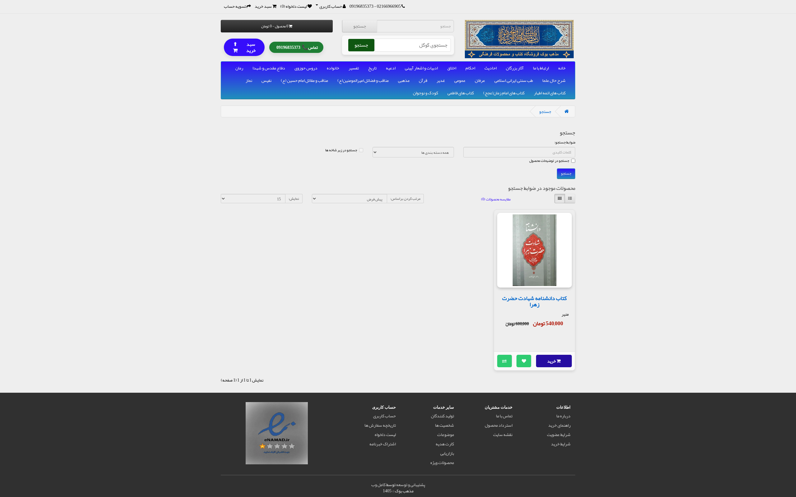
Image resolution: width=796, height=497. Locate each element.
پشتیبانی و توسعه (410, 484)
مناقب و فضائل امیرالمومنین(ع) (363, 80)
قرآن (423, 80)
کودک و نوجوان (425, 92)
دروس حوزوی (305, 67)
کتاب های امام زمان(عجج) (504, 92)
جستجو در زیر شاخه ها (341, 150)
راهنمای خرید (559, 425)
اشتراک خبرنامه (382, 443)
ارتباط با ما (541, 67)
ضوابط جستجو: (564, 142)
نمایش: (294, 198)
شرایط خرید (561, 443)
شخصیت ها (444, 425)
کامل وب (378, 484)
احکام (470, 67)
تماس (297, 47)
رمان (239, 67)
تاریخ (372, 67)
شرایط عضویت (559, 434)
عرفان (480, 80)
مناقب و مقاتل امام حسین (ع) (304, 80)
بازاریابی (447, 453)
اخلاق (451, 67)
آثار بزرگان (515, 67)
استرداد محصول (498, 425)
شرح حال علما (554, 80)
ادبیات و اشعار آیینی (421, 67)
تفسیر (354, 67)
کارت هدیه (445, 443)
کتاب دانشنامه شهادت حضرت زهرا (534, 301)
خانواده (333, 67)
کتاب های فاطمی (460, 92)
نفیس (266, 80)
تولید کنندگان (442, 415)
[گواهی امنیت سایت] (277, 434)
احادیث (490, 67)
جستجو (359, 26)
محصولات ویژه (442, 462)
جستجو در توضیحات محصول (549, 160)
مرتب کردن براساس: (405, 198)
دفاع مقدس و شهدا (268, 67)
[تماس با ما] (403, 6)
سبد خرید (244, 47)
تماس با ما (504, 415)
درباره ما (563, 415)
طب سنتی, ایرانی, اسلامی (513, 80)
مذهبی (404, 80)
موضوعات (445, 434)
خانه (562, 67)
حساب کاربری (384, 415)
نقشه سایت (502, 434)
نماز (249, 80)
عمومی (459, 80)
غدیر (441, 80)
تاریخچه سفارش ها (380, 425)
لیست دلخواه (385, 434)
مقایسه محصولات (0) (496, 199)
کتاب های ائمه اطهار (550, 92)
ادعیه (391, 67)
